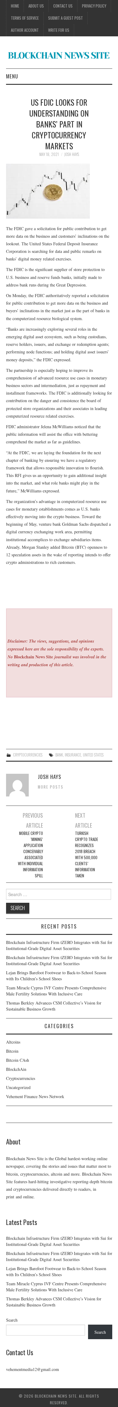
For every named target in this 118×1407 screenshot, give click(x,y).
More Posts (51, 787)
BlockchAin (16, 1069)
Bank (59, 755)
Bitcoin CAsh (17, 1060)
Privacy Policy (94, 6)
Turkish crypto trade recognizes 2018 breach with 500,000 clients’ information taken (86, 854)
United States (93, 755)
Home (15, 6)
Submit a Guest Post (65, 18)
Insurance (73, 755)
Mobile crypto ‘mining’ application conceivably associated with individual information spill (30, 854)
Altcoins (13, 1042)
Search (12, 1320)
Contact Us (63, 6)
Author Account (25, 30)
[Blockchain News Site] (59, 55)
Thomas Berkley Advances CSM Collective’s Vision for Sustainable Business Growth (53, 1006)
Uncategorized (18, 1087)
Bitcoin (12, 1051)
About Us (36, 6)
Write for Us (58, 30)
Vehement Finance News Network (35, 1096)
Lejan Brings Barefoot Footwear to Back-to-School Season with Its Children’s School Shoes (56, 976)
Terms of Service (25, 18)
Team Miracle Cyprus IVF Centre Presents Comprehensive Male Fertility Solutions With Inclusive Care (56, 991)
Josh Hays (71, 154)
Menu (12, 76)
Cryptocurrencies (27, 755)
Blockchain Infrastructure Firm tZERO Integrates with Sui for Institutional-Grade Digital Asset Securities (59, 945)
